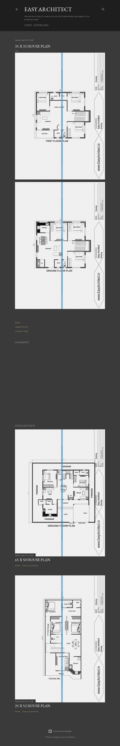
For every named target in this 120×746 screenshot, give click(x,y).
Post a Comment (30, 565)
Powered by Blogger (62, 731)
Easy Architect (48, 9)
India (26, 331)
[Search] (103, 9)
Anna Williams (68, 737)
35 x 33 (25, 327)
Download (41, 25)
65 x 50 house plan (32, 559)
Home (28, 25)
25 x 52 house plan (32, 705)
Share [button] (17, 322)
